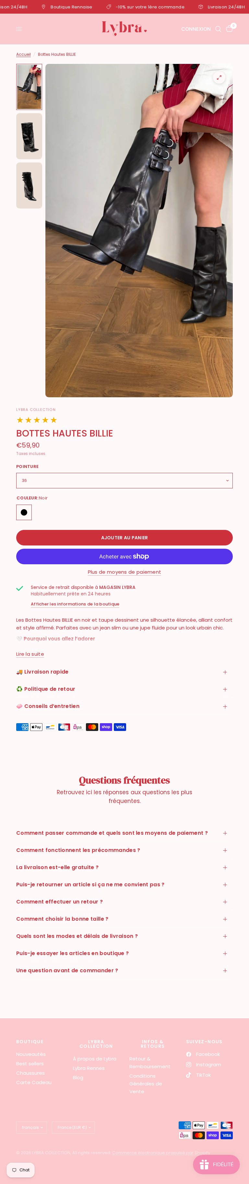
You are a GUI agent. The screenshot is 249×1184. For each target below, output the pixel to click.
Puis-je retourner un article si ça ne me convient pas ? (90, 884)
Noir (24, 512)
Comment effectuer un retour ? (59, 901)
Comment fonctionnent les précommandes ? (78, 850)
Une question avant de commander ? (67, 970)
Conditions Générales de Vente (145, 1083)
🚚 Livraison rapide (42, 672)
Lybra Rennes (89, 1068)
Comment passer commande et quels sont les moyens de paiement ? (112, 833)
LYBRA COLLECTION (96, 1043)
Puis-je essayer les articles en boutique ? (72, 953)
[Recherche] (218, 29)
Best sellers (30, 1063)
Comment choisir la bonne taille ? (62, 919)
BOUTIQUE (29, 1041)
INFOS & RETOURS (153, 1043)
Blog (78, 1077)
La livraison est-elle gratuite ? (57, 867)
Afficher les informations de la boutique (75, 604)
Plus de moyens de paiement (124, 572)
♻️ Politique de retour (46, 689)
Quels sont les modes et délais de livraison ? (77, 936)
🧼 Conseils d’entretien (47, 706)
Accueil (23, 54)
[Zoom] (219, 77)
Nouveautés (31, 1054)
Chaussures (30, 1073)
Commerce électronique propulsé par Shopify (161, 1153)
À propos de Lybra (94, 1058)
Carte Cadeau (34, 1082)
